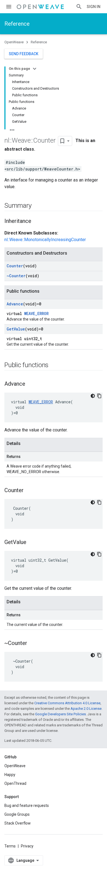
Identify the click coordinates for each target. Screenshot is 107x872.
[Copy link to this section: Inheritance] (36, 221)
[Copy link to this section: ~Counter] (32, 643)
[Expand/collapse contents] (34, 68)
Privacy (27, 846)
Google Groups (17, 814)
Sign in (93, 6)
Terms (10, 846)
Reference (17, 23)
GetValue (16, 329)
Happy (9, 774)
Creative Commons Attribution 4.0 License (67, 703)
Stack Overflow (17, 823)
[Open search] (79, 6)
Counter (15, 265)
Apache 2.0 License (86, 708)
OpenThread (15, 783)
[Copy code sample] (99, 396)
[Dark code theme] (92, 396)
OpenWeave (14, 42)
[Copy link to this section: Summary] (36, 206)
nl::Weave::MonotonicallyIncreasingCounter (45, 239)
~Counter (16, 275)
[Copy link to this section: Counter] (29, 490)
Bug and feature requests (26, 805)
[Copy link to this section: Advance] (30, 384)
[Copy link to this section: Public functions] (54, 365)
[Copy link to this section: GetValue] (31, 542)
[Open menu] (8, 6)
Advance (15, 303)
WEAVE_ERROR (36, 313)
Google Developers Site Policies (60, 714)
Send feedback (23, 54)
